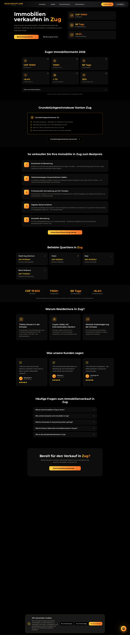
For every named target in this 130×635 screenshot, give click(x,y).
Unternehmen (79, 4)
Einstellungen (67, 623)
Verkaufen (42, 4)
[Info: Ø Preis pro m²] (48, 59)
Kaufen (53, 4)
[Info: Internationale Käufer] (106, 73)
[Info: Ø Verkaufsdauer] (106, 59)
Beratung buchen (50, 37)
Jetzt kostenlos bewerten (63, 468)
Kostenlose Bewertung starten (64, 232)
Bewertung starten (25, 37)
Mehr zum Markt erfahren (32, 89)
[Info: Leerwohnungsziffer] (77, 73)
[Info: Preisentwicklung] (48, 73)
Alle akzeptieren (95, 623)
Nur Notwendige (81, 623)
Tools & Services (64, 4)
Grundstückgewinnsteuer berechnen (63, 139)
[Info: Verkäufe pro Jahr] (77, 59)
